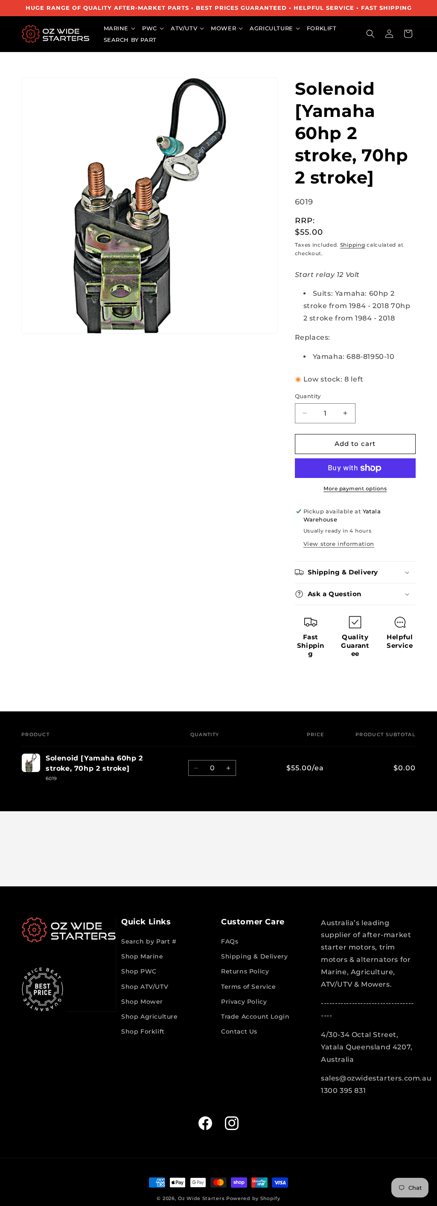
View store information (338, 543)
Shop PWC (139, 971)
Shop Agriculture (149, 1016)
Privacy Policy (244, 1001)
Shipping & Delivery (254, 956)
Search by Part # (149, 941)
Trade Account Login (255, 1016)
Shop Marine (142, 956)
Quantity (308, 396)
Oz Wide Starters (201, 1198)
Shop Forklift (143, 1031)
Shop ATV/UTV (144, 986)
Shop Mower (142, 1001)
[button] (121, 28)
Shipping (352, 245)
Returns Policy (245, 971)
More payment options (355, 488)
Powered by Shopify (253, 1198)
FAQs (229, 941)
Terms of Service (248, 986)
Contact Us (239, 1031)
